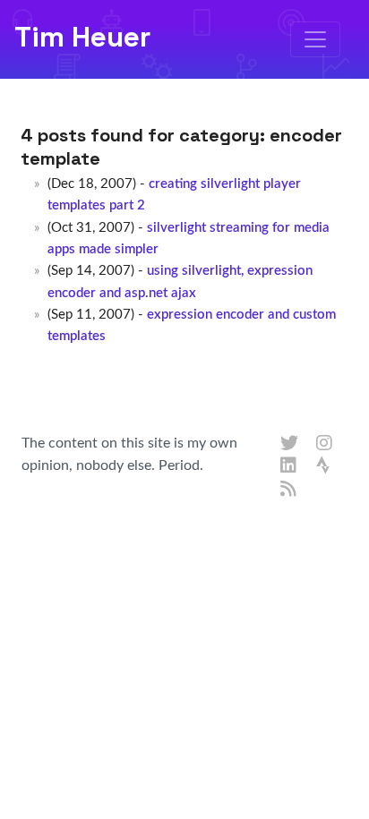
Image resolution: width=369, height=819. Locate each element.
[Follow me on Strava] (325, 466)
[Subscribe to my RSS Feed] (289, 489)
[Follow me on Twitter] (289, 444)
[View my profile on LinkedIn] (289, 466)
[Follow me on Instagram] (325, 444)
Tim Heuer (82, 37)
